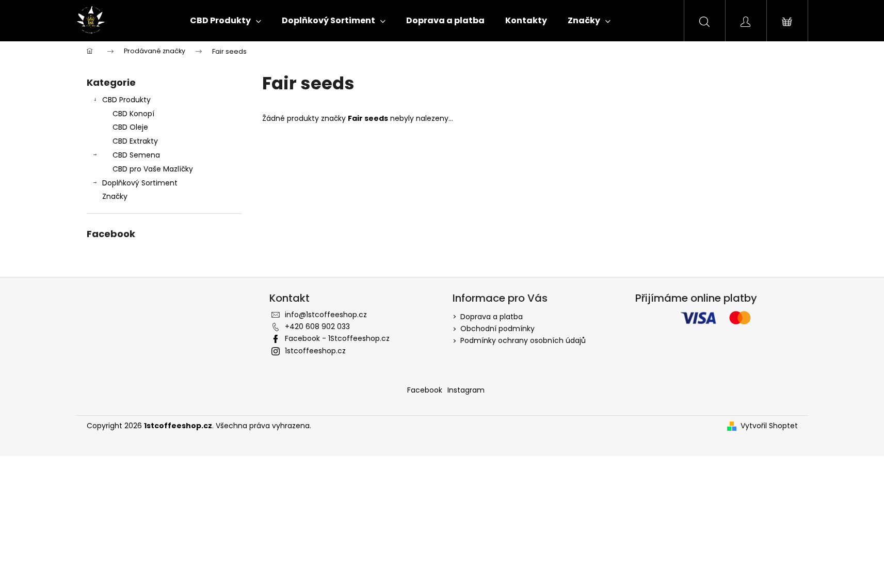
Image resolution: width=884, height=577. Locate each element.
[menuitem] (225, 20)
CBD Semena (136, 155)
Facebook (424, 390)
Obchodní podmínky (497, 328)
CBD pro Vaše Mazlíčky (152, 169)
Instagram (466, 390)
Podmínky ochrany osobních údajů (523, 340)
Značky (114, 196)
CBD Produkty (126, 100)
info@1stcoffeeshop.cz (326, 314)
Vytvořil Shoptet (769, 426)
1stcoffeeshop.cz (315, 351)
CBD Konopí (133, 113)
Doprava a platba (491, 316)
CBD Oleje (130, 127)
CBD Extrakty (135, 141)
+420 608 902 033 (317, 326)
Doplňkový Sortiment (140, 183)
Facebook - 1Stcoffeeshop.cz (337, 338)
